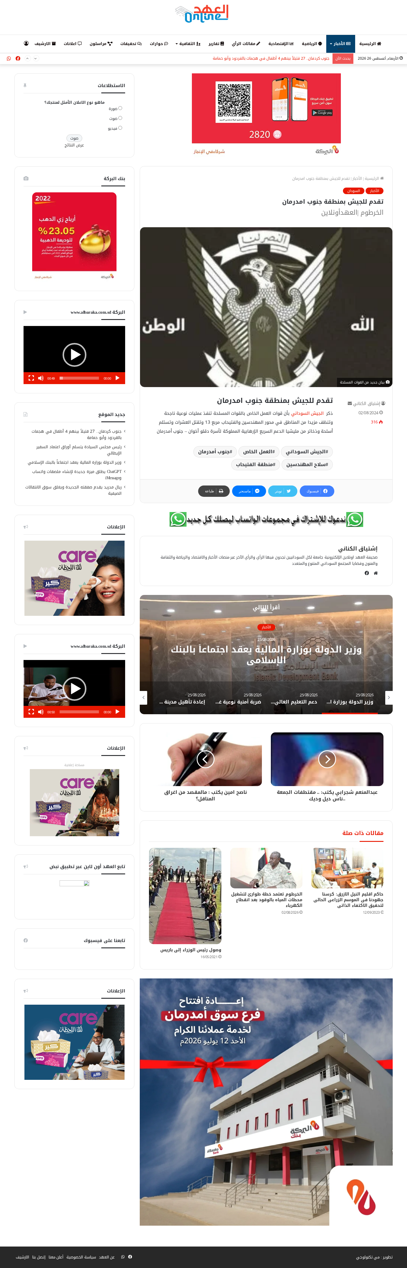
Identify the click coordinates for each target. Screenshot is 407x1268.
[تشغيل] (117, 378)
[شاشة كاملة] (31, 378)
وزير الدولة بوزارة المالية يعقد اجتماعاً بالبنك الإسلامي (75, 462)
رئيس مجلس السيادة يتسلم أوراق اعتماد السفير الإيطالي (282, 58)
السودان (353, 191)
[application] (74, 355)
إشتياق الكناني (366, 404)
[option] (266, 654)
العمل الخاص (257, 451)
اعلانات (71, 43)
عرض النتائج (74, 145)
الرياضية (310, 43)
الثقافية (187, 43)
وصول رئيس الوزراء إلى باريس (190, 950)
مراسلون (99, 43)
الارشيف (43, 43)
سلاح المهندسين (306, 464)
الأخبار (340, 43)
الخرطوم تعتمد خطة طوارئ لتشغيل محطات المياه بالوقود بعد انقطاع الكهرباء (266, 900)
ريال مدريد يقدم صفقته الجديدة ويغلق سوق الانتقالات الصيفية (73, 490)
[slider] (79, 378)
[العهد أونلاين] (203, 13)
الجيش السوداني (308, 413)
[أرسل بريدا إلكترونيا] (350, 404)
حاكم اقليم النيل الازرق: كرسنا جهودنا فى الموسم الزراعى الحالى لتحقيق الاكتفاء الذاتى (348, 900)
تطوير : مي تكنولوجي (374, 1257)
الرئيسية (368, 43)
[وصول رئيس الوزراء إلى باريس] (185, 896)
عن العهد (107, 1257)
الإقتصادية (279, 43)
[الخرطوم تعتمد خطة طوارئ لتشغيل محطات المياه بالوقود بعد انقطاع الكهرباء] (266, 868)
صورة (113, 108)
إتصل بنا (39, 1257)
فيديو (112, 128)
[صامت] (41, 378)
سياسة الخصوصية (81, 1257)
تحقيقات (128, 43)
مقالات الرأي (244, 43)
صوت (113, 118)
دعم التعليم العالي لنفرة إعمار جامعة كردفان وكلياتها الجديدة (266, 655)
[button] (74, 355)
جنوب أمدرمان (214, 451)
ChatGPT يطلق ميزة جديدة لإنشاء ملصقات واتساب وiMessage (77, 475)
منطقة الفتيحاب (254, 464)
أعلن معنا (56, 1257)
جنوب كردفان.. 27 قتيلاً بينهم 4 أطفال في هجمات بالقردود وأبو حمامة (77, 434)
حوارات (157, 43)
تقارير (214, 43)
